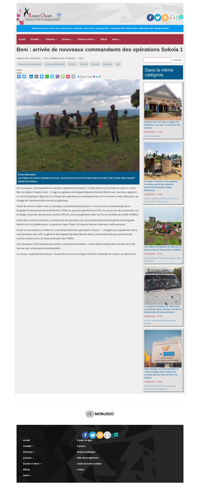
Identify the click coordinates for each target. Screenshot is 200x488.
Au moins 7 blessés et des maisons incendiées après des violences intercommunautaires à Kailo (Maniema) (161, 186)
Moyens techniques (86, 451)
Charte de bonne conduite (89, 463)
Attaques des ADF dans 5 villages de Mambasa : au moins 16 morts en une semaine (162, 124)
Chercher (177, 60)
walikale (172, 258)
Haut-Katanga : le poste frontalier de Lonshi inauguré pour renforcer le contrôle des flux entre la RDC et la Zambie (161, 373)
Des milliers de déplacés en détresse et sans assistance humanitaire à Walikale (162, 248)
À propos (81, 446)
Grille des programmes (87, 457)
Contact (80, 469)
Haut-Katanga (165, 320)
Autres (115, 39)
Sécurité (84, 64)
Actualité (34, 39)
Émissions (51, 39)
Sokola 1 (72, 64)
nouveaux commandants (30, 64)
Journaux (66, 39)
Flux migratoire (161, 389)
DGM (152, 389)
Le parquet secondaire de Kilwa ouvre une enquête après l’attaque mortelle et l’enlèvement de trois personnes (163, 309)
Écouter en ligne (84, 440)
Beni (118, 64)
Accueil (22, 39)
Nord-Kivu (107, 64)
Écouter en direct (85, 39)
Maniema (164, 198)
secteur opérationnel (55, 64)
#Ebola (104, 39)
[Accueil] (43, 14)
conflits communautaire (158, 201)
